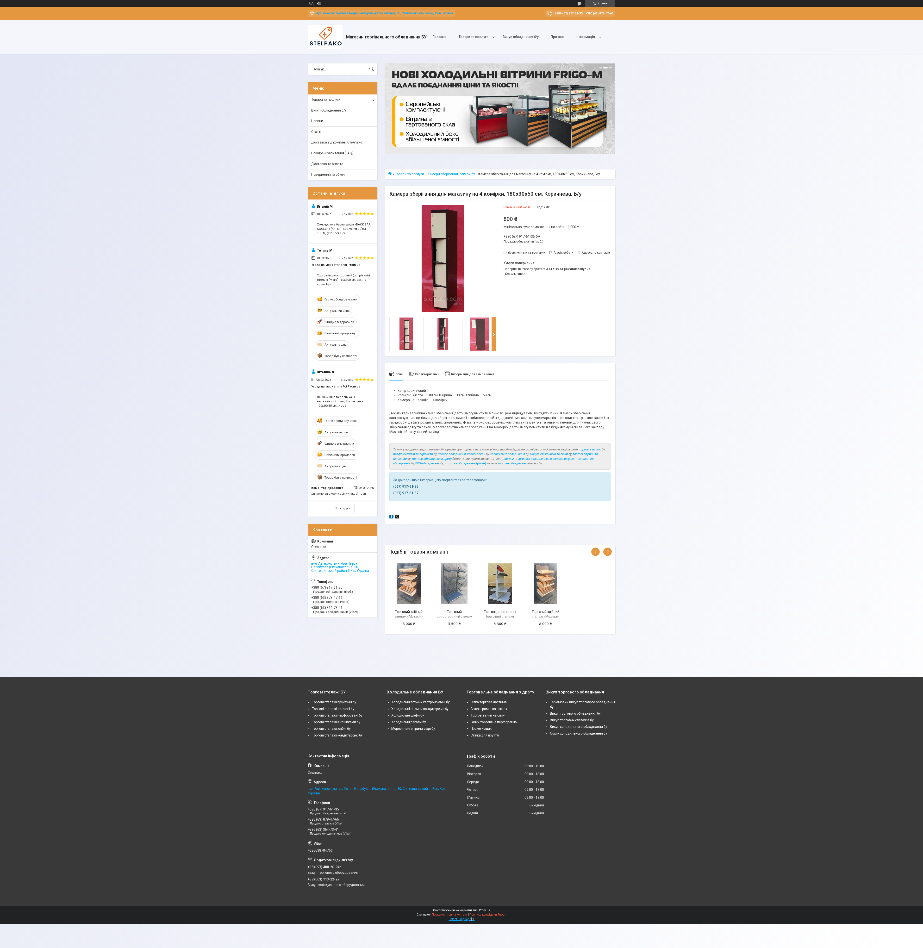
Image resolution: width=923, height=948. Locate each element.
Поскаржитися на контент (449, 914)
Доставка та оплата (327, 164)
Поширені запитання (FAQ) (332, 153)
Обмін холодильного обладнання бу (578, 733)
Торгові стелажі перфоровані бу (337, 715)
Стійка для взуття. (485, 735)
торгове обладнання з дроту (432, 459)
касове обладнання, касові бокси (461, 454)
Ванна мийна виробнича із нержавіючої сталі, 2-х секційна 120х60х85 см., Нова (340, 401)
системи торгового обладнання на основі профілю (539, 459)
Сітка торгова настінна (489, 702)
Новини (317, 121)
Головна (440, 37)
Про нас (557, 37)
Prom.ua (484, 910)
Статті (316, 132)
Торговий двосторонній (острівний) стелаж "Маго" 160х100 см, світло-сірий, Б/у (343, 280)
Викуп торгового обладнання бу (575, 713)
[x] (397, 517)
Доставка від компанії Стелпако (336, 142)
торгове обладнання (512, 463)
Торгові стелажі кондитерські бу (337, 735)
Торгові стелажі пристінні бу (334, 702)
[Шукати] (371, 69)
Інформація (585, 37)
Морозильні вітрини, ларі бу (413, 728)
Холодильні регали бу (408, 722)
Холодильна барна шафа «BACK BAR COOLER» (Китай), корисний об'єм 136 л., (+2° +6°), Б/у (344, 229)
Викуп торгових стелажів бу (572, 720)
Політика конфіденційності (487, 914)
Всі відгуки (342, 508)
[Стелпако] (325, 37)
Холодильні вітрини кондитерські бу (420, 709)
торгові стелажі (590, 449)
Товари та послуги (473, 37)
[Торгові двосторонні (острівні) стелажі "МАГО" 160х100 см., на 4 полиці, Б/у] (499, 583)
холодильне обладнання (507, 454)
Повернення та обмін (328, 174)
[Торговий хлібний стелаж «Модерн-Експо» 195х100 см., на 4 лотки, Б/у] (408, 583)
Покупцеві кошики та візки (549, 454)
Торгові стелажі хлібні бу (331, 728)
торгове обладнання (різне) (465, 463)
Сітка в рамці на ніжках (489, 709)
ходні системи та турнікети (414, 454)
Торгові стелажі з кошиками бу (336, 722)
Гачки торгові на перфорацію (494, 722)
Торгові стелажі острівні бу (333, 709)
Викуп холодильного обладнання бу (578, 727)
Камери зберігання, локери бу (451, 174)
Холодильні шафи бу (407, 715)
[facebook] (391, 517)
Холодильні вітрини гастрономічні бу (420, 702)
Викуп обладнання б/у (521, 37)
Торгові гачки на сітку (488, 715)
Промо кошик (481, 728)
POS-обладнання (427, 463)
